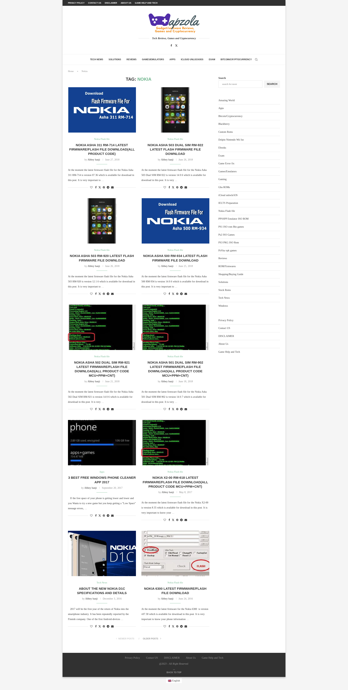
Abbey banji (94, 159)
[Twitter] (176, 45)
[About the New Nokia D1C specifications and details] (102, 553)
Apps (172, 59)
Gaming (222, 179)
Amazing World (226, 100)
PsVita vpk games (227, 250)
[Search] (256, 59)
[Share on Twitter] (99, 187)
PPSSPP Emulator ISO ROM (233, 218)
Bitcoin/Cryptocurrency (236, 59)
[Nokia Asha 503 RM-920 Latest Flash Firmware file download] (102, 221)
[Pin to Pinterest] (104, 187)
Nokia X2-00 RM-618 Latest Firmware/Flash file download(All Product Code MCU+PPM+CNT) (175, 482)
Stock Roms (224, 290)
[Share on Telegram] (108, 187)
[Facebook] (171, 45)
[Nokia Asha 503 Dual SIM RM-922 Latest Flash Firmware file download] (175, 110)
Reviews (131, 59)
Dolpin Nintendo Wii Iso (231, 139)
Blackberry (224, 124)
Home (71, 71)
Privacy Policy (76, 3)
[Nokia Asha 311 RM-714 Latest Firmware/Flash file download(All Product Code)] (102, 110)
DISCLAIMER (111, 3)
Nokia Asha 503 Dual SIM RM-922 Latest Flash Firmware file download (175, 149)
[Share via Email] (112, 187)
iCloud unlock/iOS (192, 59)
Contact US (94, 3)
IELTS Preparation (228, 203)
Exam (212, 59)
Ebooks (222, 147)
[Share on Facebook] (96, 187)
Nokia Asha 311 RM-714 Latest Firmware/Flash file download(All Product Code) (102, 149)
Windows (223, 305)
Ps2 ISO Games (226, 234)
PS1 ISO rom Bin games (231, 226)
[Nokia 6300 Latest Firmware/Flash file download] (175, 553)
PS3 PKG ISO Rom (228, 242)
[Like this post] (91, 187)
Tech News (96, 59)
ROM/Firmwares (227, 266)
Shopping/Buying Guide (230, 274)
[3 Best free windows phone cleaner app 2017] (102, 442)
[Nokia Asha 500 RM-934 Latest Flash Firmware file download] (175, 221)
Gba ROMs (224, 187)
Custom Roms (225, 132)
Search (222, 78)
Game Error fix (226, 163)
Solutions (115, 59)
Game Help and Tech (146, 3)
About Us (126, 3)
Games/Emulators (153, 59)
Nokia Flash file (226, 211)
